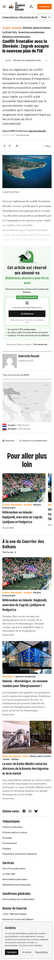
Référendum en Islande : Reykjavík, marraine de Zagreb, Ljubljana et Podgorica (22, 517)
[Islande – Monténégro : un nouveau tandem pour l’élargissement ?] (27, 657)
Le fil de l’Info (9, 32)
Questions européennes (31, 32)
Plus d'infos (41, 952)
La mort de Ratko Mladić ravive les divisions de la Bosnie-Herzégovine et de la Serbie (25, 768)
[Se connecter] (32, 6)
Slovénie (16, 28)
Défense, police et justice (36, 28)
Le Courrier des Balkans (20, 6)
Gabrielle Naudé (36, 131)
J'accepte (11, 952)
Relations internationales (16, 37)
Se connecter (40, 344)
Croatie (6, 28)
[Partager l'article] (17, 145)
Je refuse (27, 952)
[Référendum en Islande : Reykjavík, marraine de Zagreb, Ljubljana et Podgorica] (24, 487)
